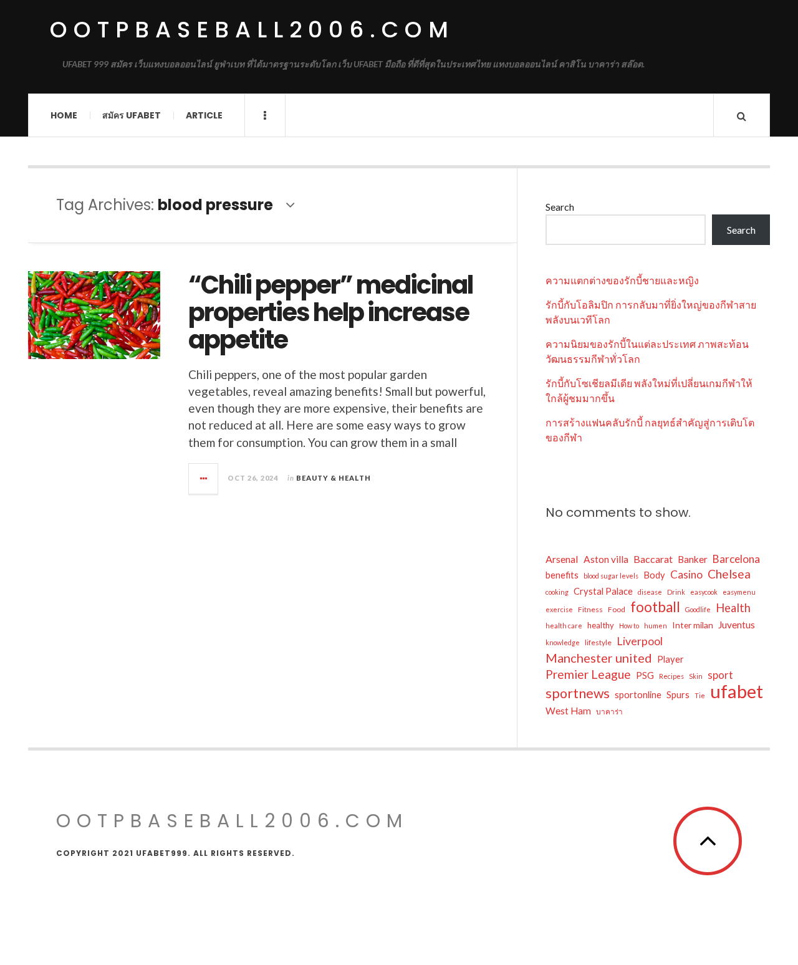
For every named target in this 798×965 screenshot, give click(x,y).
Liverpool (640, 641)
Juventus (736, 624)
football (655, 607)
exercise (559, 609)
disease (650, 592)
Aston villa (606, 559)
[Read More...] (204, 479)
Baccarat (653, 559)
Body (654, 575)
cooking (557, 592)
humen (655, 626)
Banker (693, 559)
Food (616, 609)
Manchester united (599, 657)
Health (733, 608)
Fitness (590, 609)
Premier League (588, 674)
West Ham (568, 710)
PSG (645, 675)
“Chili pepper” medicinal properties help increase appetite (330, 312)
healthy (600, 625)
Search (560, 207)
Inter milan (692, 625)
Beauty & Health (333, 478)
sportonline (638, 694)
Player (670, 659)
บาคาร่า (609, 711)
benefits (562, 575)
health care (564, 626)
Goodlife (698, 609)
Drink (676, 592)
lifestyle (598, 642)
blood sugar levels (611, 576)
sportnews (578, 693)
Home (63, 115)
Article (204, 115)
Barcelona (736, 558)
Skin (696, 676)
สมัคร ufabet (131, 115)
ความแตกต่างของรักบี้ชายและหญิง (622, 280)
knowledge (563, 642)
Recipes (671, 676)
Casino (686, 574)
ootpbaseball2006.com (252, 30)
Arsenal (562, 559)
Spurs (678, 694)
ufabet (736, 691)
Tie (700, 695)
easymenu (739, 592)
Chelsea (729, 574)
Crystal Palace (603, 591)
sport (720, 674)
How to (629, 626)
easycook (704, 592)
